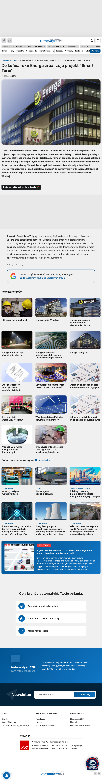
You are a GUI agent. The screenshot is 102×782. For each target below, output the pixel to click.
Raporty (59, 51)
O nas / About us (8, 722)
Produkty (20, 51)
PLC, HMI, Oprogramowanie (34, 46)
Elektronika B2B (77, 719)
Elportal (73, 722)
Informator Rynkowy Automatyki (15, 725)
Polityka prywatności (45, 725)
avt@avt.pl (77, 745)
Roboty (19, 46)
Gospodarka (31, 51)
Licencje (39, 722)
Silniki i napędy (8, 46)
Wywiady (69, 51)
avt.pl (74, 748)
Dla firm (95, 51)
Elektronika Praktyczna (80, 725)
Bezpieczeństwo (87, 46)
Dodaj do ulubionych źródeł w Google (19, 187)
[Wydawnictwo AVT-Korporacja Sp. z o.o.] (24, 746)
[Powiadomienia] (6, 775)
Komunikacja (73, 46)
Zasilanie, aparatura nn (57, 46)
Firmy (11, 51)
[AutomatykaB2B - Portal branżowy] (52, 773)
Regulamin (40, 719)
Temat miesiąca (46, 51)
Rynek (4, 51)
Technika (79, 51)
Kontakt (4, 719)
